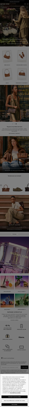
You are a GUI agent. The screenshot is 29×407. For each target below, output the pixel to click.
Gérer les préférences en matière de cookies (14, 400)
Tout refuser (14, 404)
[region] (14, 390)
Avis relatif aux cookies (15, 392)
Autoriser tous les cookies (14, 396)
